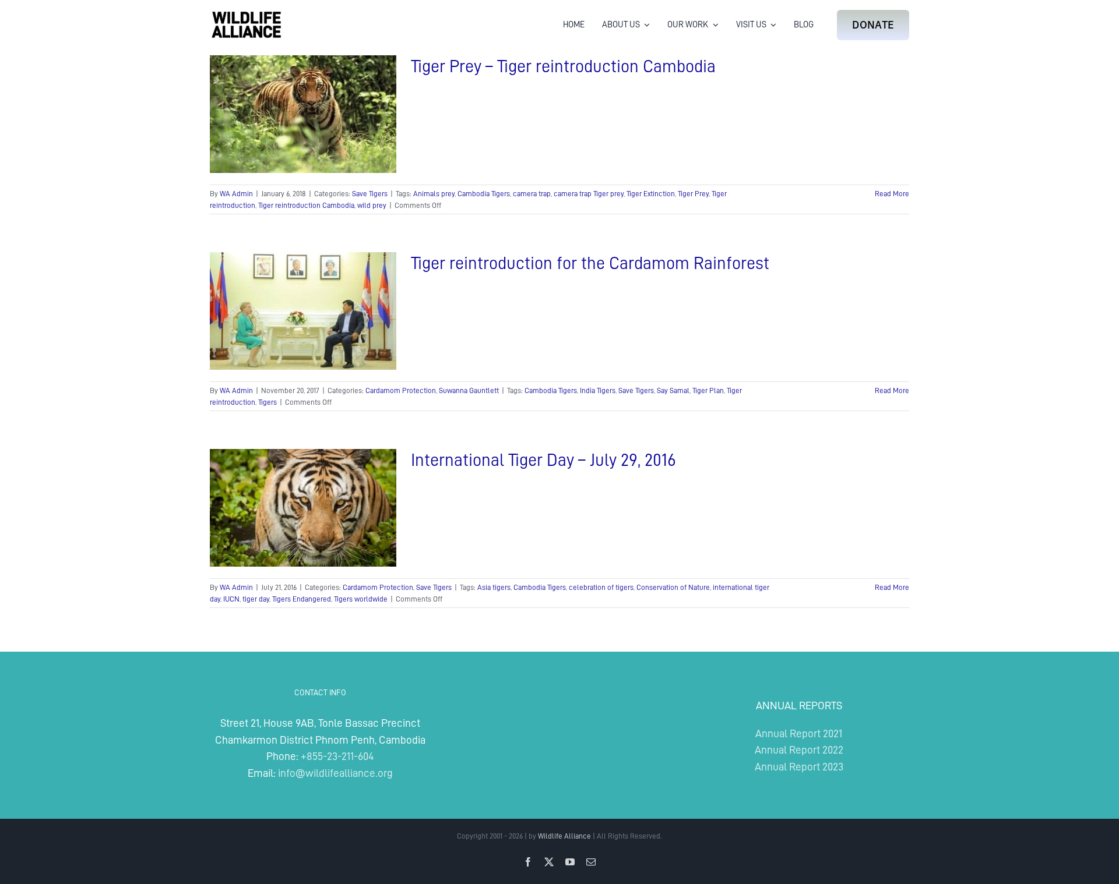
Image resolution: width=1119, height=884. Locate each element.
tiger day (255, 599)
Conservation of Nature (673, 587)
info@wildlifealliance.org (335, 773)
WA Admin (236, 193)
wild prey (371, 205)
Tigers (267, 402)
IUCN (231, 599)
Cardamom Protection (400, 390)
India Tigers (597, 390)
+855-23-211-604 (337, 756)
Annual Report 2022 (799, 749)
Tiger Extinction (651, 193)
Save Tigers (370, 193)
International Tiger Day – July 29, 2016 (543, 460)
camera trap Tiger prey (589, 193)
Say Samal (673, 390)
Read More (892, 193)
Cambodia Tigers (484, 193)
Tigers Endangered (301, 599)
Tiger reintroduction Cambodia (306, 205)
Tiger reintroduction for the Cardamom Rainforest (590, 263)
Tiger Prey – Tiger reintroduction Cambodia (563, 66)
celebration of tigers (601, 587)
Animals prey (434, 193)
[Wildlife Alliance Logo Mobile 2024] (246, 14)
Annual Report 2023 (799, 766)
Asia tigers (494, 587)
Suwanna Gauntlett (469, 390)
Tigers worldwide (361, 599)
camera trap (532, 193)
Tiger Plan (708, 390)
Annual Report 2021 (798, 733)
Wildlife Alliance (564, 836)
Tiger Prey (693, 193)
